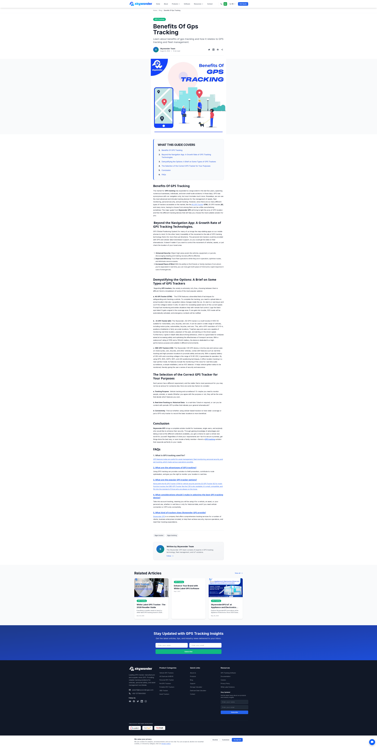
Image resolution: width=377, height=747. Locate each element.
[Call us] (221, 4)
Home (158, 4)
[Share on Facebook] (218, 49)
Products (175, 4)
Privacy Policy (225, 683)
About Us (193, 673)
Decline (215, 740)
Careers (223, 680)
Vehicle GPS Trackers (166, 673)
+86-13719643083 (139, 693)
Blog (160, 10)
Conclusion (166, 170)
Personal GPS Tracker (166, 680)
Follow (169, 556)
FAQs (164, 175)
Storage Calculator (196, 687)
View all (237, 573)
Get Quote (243, 4)
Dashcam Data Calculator (198, 690)
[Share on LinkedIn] (213, 49)
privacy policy (166, 743)
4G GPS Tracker (197, 204)
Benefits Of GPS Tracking (172, 150)
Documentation (225, 676)
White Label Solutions (228, 687)
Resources (197, 4)
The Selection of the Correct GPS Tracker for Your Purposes (186, 166)
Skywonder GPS (159, 516)
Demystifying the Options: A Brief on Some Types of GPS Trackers (189, 162)
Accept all (237, 740)
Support (192, 683)
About (166, 4)
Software (187, 4)
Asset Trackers (164, 694)
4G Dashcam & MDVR (166, 676)
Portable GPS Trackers (166, 687)
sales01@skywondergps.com (142, 690)
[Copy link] (222, 49)
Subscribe (188, 652)
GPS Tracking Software (228, 673)
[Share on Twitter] (209, 49)
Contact (210, 4)
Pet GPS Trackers (165, 683)
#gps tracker (159, 535)
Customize (225, 740)
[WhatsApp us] (225, 4)
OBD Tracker (163, 690)
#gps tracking (172, 535)
